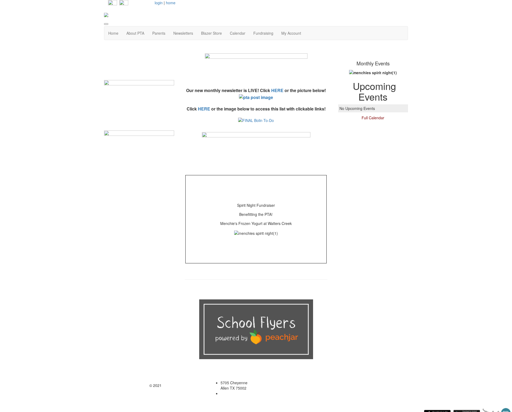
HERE (277, 90)
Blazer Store (211, 33)
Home (113, 33)
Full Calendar (373, 117)
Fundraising (263, 33)
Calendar (237, 33)
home (170, 2)
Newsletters (183, 33)
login (159, 2)
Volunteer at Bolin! (138, 124)
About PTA (135, 33)
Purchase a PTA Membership (139, 66)
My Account (291, 33)
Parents (158, 33)
